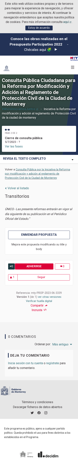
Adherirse (40, 266)
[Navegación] (72, 67)
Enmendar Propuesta (39, 234)
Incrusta (37, 310)
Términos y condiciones (37, 402)
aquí (67, 22)
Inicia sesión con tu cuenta (25, 363)
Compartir (37, 305)
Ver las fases (14, 146)
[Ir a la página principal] (6, 68)
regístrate (52, 363)
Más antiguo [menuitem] (60, 344)
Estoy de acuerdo (39, 27)
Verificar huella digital (39, 301)
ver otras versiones (49, 297)
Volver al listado (18, 188)
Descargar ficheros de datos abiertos (37, 407)
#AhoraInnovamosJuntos (20, 109)
